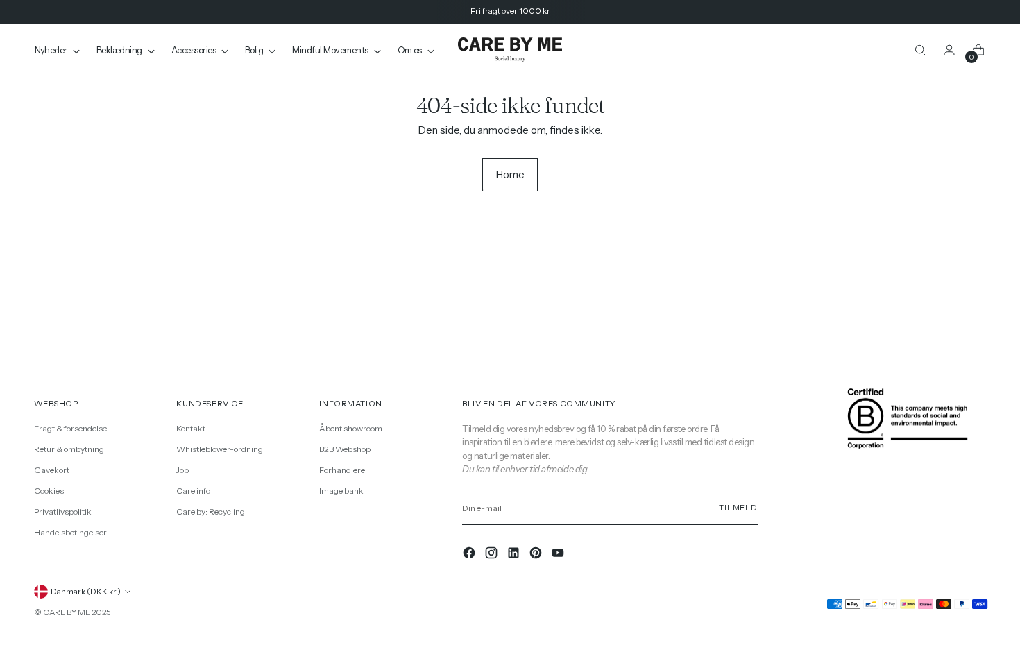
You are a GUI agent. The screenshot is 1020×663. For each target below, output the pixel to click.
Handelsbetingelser (70, 532)
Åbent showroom (350, 428)
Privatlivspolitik (63, 511)
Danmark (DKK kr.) (86, 591)
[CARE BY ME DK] (510, 50)
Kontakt (190, 428)
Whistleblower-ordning (219, 449)
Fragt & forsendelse (70, 428)
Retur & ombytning (69, 449)
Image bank (341, 490)
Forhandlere (342, 470)
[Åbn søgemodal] (920, 50)
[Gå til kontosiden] (949, 50)
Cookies (49, 490)
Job (182, 470)
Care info (193, 490)
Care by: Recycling (210, 511)
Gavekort (51, 470)
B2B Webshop (345, 449)
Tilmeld (738, 508)
